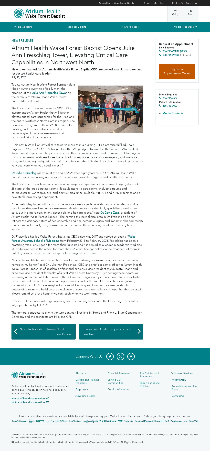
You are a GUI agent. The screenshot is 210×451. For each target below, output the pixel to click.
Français (55, 421)
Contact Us (177, 395)
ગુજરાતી (63, 421)
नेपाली (120, 421)
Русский (148, 421)
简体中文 (40, 421)
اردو (185, 421)
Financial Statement (118, 373)
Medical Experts (76, 26)
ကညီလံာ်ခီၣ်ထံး (91, 421)
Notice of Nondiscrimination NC (30, 398)
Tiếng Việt (193, 421)
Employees (81, 389)
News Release (22, 40)
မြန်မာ (31, 421)
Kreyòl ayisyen (75, 421)
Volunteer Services (182, 373)
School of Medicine (153, 3)
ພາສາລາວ (111, 421)
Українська (176, 421)
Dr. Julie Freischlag (23, 173)
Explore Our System (182, 3)
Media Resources (184, 26)
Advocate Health (85, 395)
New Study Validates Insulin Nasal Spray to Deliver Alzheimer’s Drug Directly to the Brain (48, 331)
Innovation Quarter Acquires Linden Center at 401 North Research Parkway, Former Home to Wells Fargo (113, 331)
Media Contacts (23, 26)
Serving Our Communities (115, 381)
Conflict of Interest (118, 389)
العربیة (24, 421)
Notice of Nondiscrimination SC (30, 402)
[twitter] (120, 356)
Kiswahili (158, 421)
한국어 (102, 421)
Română (139, 421)
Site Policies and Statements (149, 375)
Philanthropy (178, 379)
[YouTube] (131, 356)
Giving (175, 14)
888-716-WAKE (171, 54)
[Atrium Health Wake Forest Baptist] (39, 13)
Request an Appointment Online (177, 71)
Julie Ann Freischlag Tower (49, 93)
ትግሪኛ (166, 421)
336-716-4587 (170, 98)
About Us (80, 373)
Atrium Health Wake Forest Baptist (117, 3)
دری (47, 421)
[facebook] (110, 356)
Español (16, 421)
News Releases (129, 26)
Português (128, 421)
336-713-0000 (170, 105)
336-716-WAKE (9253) (175, 51)
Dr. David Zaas (109, 212)
